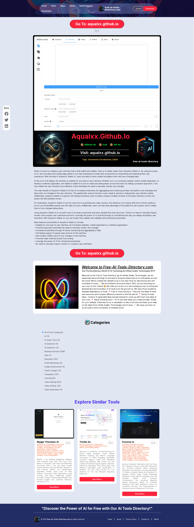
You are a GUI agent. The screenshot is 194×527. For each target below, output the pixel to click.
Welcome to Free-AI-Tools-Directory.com (117, 267)
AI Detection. (52, 347)
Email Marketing (53, 363)
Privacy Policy (131, 519)
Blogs (63, 6)
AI (47, 336)
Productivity (105, 159)
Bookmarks (46, 11)
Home (44, 6)
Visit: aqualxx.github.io (100, 153)
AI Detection (51, 344)
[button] (138, 8)
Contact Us (145, 519)
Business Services (55, 351)
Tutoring (50, 378)
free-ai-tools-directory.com (112, 8)
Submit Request (86, 6)
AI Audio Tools (52, 340)
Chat (48, 355)
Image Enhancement (55, 367)
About (72, 6)
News (53, 6)
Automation (93, 159)
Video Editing (53, 382)
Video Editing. (53, 386)
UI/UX (115, 159)
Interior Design (53, 370)
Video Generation (53, 389)
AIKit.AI (156, 519)
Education (51, 359)
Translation (52, 374)
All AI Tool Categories (54, 332)
